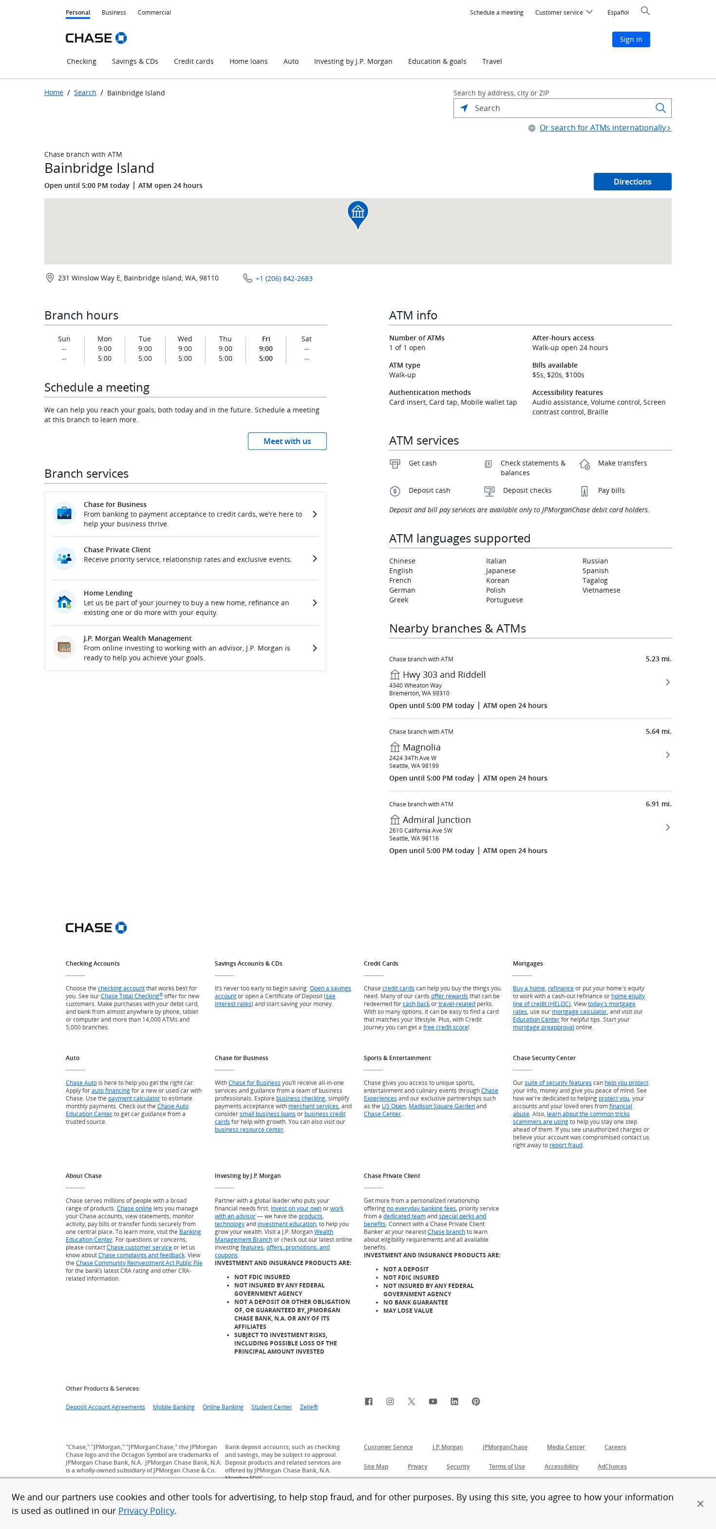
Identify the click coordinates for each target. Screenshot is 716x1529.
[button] (700, 1504)
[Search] (661, 108)
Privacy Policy (146, 1510)
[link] (369, 1403)
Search (85, 92)
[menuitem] (497, 12)
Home (53, 92)
